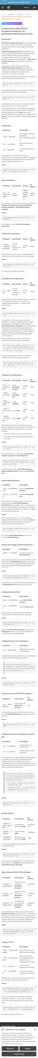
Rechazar (10, 1048)
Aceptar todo (19, 1054)
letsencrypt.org (18, 998)
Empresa (28, 14)
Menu (26, 7)
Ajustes (28, 1048)
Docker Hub (17, 518)
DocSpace (10, 14)
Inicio (3, 14)
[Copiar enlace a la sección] (12, 39)
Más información (17, 1043)
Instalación (19, 14)
